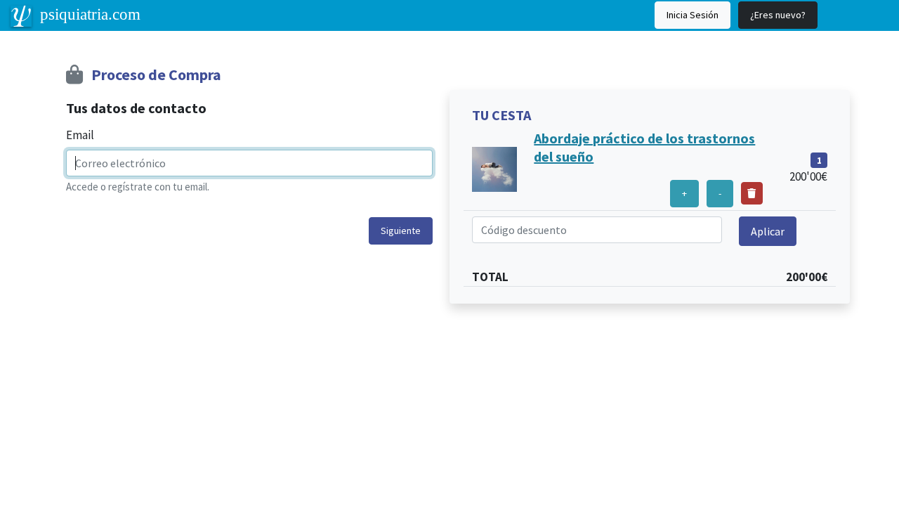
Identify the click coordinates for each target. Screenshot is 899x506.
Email (80, 135)
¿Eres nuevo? (778, 14)
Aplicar (768, 231)
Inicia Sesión (692, 14)
